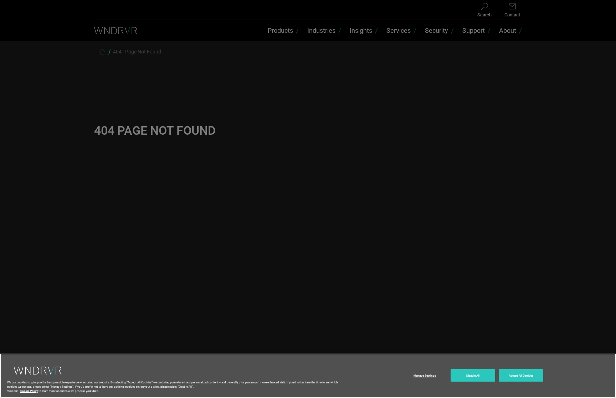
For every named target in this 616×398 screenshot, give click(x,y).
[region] (308, 375)
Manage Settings (425, 375)
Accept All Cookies (521, 375)
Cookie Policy (29, 390)
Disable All (473, 375)
